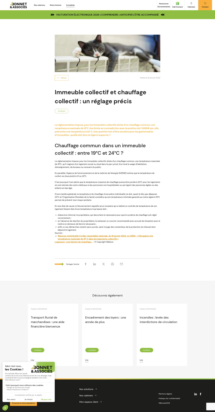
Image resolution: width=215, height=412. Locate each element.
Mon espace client (88, 401)
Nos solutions (39, 5)
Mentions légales (165, 394)
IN (195, 394)
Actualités (70, 5)
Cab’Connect (177, 7)
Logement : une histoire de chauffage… (73, 242)
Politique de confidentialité (169, 398)
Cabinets (191, 7)
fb (200, 394)
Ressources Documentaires (164, 5)
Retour (63, 78)
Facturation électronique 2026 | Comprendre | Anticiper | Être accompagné (107, 14)
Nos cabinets (86, 395)
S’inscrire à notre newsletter (23, 403)
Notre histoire (55, 5)
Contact (205, 7)
